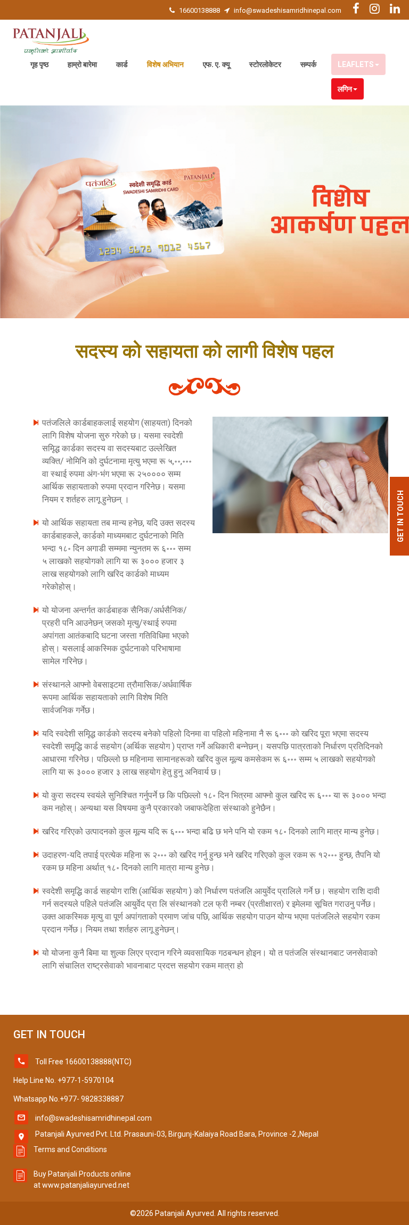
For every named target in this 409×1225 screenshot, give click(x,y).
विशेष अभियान (165, 64)
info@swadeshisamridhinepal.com (287, 10)
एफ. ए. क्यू (216, 64)
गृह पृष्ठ (39, 64)
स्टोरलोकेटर (265, 64)
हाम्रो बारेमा (82, 64)
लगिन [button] (345, 89)
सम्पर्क (308, 64)
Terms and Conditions (70, 1149)
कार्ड (122, 64)
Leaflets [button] (356, 64)
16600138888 (199, 10)
